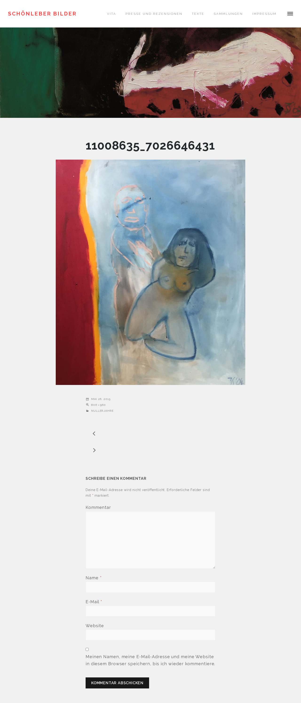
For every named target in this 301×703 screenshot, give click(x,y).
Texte (198, 13)
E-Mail (94, 601)
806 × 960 (98, 405)
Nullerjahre (102, 410)
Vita (111, 13)
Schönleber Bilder (42, 14)
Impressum (264, 13)
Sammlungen (228, 13)
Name (94, 577)
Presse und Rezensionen (154, 13)
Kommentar (98, 507)
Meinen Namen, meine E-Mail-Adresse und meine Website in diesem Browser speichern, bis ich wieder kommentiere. (150, 660)
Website (95, 625)
